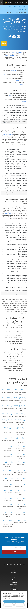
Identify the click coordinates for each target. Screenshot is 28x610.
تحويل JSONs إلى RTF (7, 498)
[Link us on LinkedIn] (11, 564)
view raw (24, 121)
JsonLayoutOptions (8, 134)
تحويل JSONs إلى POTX (20, 470)
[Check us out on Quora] (17, 564)
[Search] (26, 2)
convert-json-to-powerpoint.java (9, 121)
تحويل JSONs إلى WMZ (7, 512)
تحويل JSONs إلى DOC (7, 397)
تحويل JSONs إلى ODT (7, 446)
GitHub (8, 122)
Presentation (19, 80)
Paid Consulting (14, 589)
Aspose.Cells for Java (10, 55)
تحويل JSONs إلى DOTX (20, 414)
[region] (14, 112)
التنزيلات (24, 101)
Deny (19, 604)
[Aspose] (10, 2)
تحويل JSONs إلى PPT (7, 484)
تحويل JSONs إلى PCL (20, 462)
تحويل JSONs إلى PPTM (20, 490)
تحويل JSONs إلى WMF (20, 512)
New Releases (13, 575)
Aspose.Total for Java (17, 52)
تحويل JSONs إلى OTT (7, 454)
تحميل (4, 43)
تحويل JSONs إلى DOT (7, 406)
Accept (14, 601)
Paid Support (13, 587)
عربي (19, 2)
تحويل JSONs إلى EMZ (20, 420)
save (4, 74)
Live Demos (14, 582)
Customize (8, 604)
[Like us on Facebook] (4, 564)
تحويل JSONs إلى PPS (20, 478)
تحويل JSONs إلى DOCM (20, 406)
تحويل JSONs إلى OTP (20, 454)
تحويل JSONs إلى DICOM (20, 397)
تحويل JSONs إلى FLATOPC (20, 429)
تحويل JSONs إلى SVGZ (20, 504)
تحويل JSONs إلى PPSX (20, 484)
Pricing (13, 577)
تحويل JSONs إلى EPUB (7, 420)
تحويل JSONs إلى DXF (7, 414)
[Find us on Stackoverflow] (14, 564)
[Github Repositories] (21, 564)
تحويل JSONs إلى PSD (20, 498)
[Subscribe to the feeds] (24, 564)
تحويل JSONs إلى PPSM (8, 478)
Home (13, 570)
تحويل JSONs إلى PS (7, 490)
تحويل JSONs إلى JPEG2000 (7, 429)
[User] (22, 2)
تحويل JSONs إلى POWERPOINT (7, 471)
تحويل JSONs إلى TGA (7, 504)
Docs (13, 580)
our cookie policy (18, 598)
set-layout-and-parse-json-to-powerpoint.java (9, 193)
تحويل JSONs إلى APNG (20, 389)
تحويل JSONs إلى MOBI (7, 438)
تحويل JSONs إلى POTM (8, 462)
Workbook (13, 70)
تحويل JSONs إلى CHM (7, 389)
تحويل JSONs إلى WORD (20, 520)
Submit (14, 551)
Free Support (13, 584)
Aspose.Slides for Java (21, 58)
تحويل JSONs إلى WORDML (7, 521)
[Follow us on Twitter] (8, 564)
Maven (10, 95)
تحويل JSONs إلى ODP (20, 446)
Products (13, 572)
